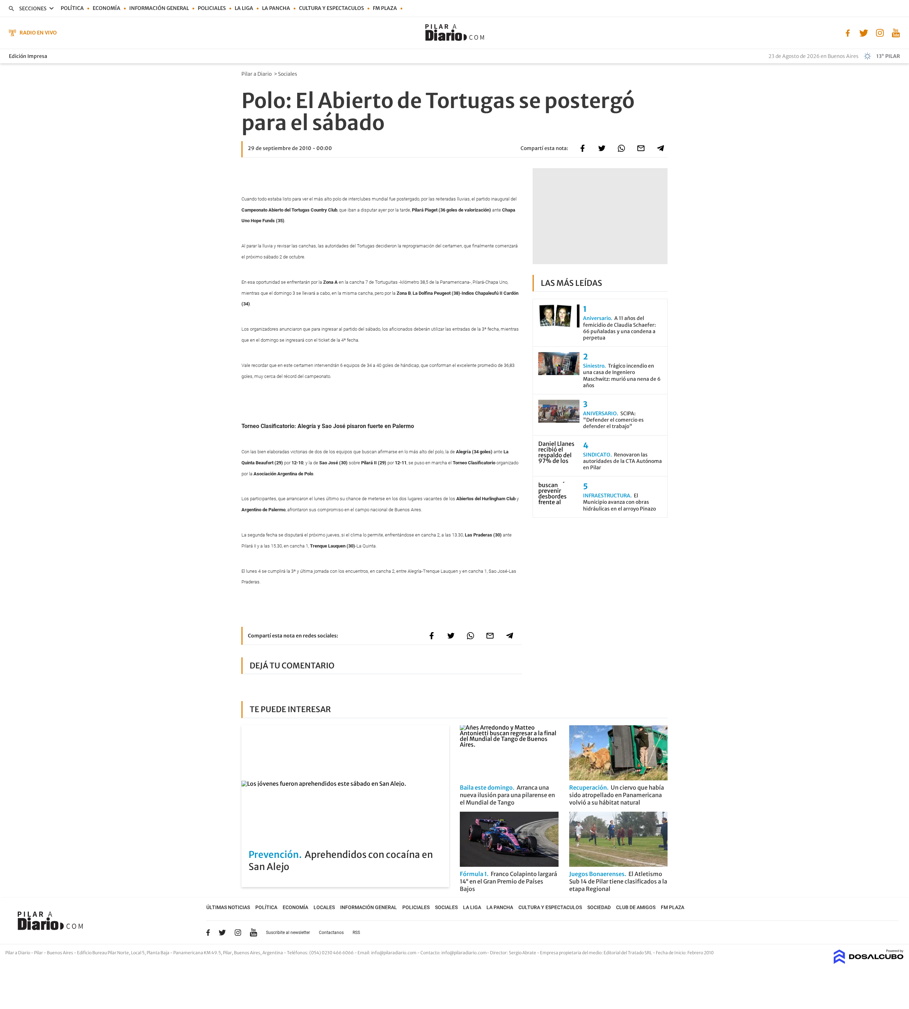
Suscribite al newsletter (288, 932)
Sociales (288, 74)
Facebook (208, 932)
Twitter (222, 932)
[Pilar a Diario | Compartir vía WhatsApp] (621, 148)
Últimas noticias (228, 907)
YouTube (253, 932)
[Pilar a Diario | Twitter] (863, 32)
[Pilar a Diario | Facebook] (847, 32)
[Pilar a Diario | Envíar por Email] (641, 148)
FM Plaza (385, 8)
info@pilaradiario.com (464, 952)
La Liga (244, 8)
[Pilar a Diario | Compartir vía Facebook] (582, 148)
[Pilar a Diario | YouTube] (895, 32)
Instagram (238, 932)
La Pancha (276, 8)
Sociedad (599, 907)
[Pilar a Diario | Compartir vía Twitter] (602, 148)
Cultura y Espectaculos (331, 8)
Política (72, 8)
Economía (106, 8)
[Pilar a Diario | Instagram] (879, 32)
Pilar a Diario (257, 74)
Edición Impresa (28, 56)
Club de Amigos (635, 907)
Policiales (212, 8)
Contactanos (331, 932)
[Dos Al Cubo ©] (869, 961)
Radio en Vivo (38, 33)
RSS (356, 932)
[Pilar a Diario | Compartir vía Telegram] (660, 148)
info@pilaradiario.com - (395, 952)
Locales (324, 907)
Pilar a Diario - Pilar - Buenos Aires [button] (39, 952)
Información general (159, 8)
